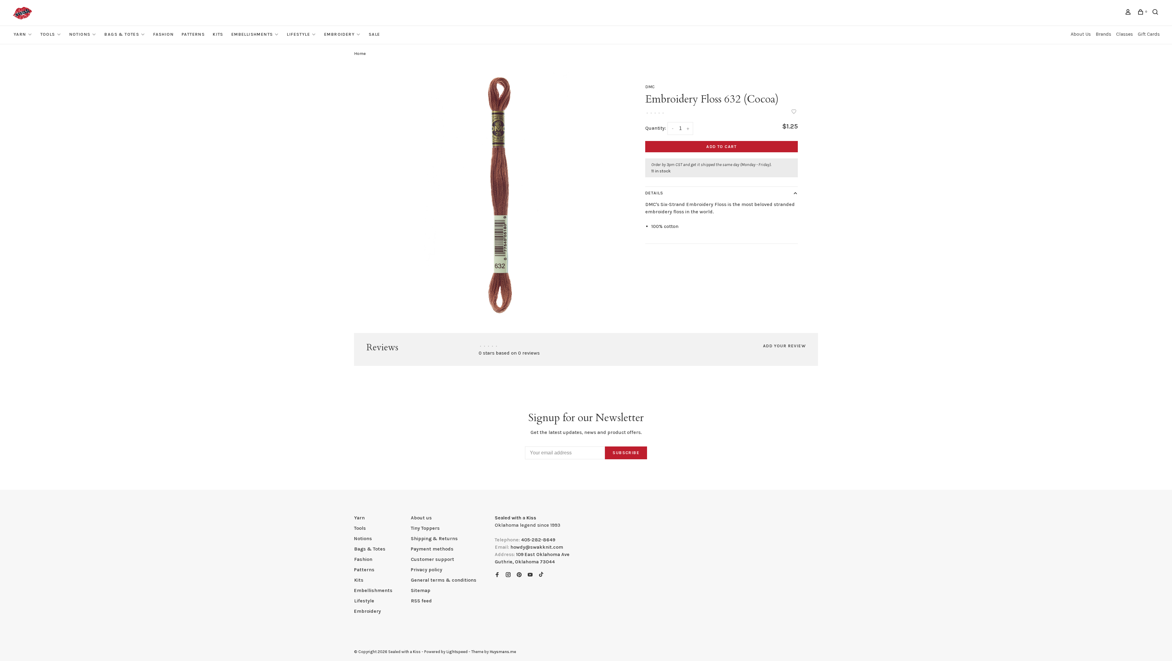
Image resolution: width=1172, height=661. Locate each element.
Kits (218, 34)
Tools (47, 34)
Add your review (784, 346)
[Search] (1156, 13)
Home (360, 53)
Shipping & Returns (434, 538)
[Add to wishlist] (793, 112)
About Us (1081, 34)
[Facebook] (497, 575)
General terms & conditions (443, 580)
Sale (374, 34)
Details (654, 193)
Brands (1103, 34)
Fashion (163, 34)
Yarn (20, 34)
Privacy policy (426, 570)
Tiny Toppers (425, 528)
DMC (650, 86)
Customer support (432, 559)
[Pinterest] (519, 575)
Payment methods (432, 549)
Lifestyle (298, 34)
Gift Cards (1149, 34)
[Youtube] (530, 575)
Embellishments (252, 34)
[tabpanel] (499, 194)
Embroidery (339, 34)
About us (421, 518)
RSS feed (421, 601)
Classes (1124, 34)
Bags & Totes (121, 34)
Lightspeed (457, 651)
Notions (80, 34)
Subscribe (626, 452)
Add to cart (721, 146)
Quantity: (655, 128)
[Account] (1129, 13)
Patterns (193, 34)
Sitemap (420, 590)
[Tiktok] (541, 575)
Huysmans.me (503, 651)
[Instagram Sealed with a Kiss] (508, 575)
